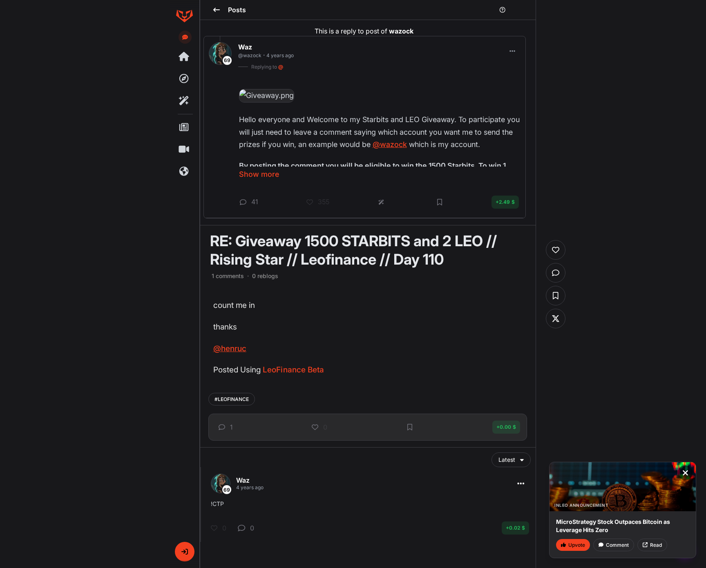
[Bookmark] (409, 427)
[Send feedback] (185, 37)
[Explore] (184, 79)
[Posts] (184, 127)
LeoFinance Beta (293, 369)
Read (656, 545)
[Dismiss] (685, 473)
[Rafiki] (184, 101)
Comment (617, 545)
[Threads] (184, 57)
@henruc (229, 348)
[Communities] (184, 171)
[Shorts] (184, 149)
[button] (184, 551)
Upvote (576, 545)
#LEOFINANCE (231, 399)
